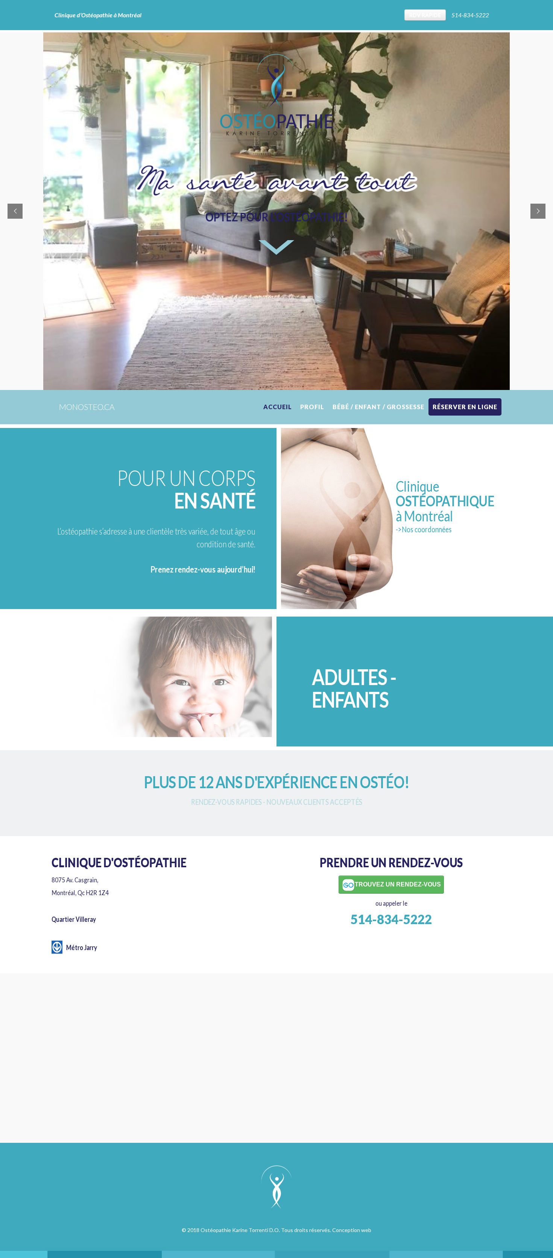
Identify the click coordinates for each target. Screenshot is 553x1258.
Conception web (351, 1230)
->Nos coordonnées (424, 529)
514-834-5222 (470, 15)
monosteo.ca (87, 406)
